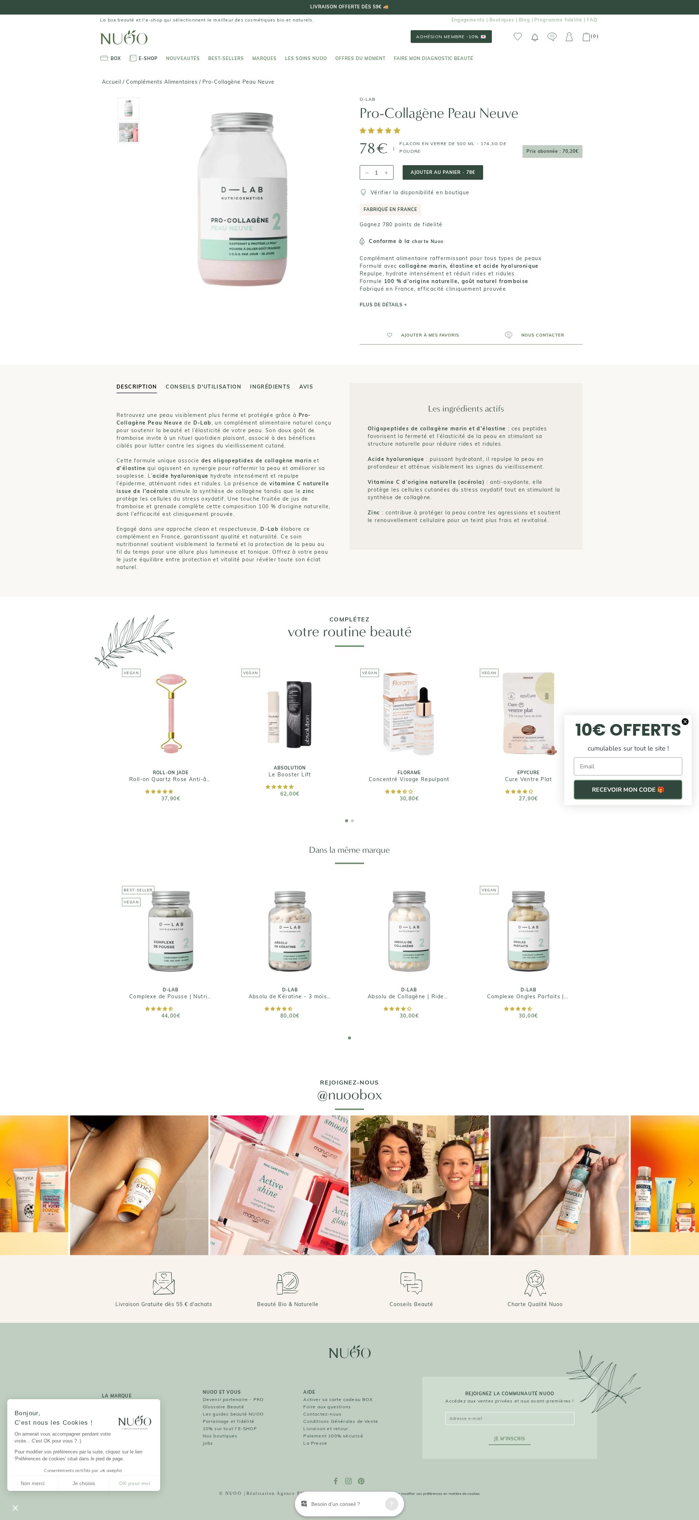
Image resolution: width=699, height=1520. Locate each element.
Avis (306, 386)
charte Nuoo (427, 241)
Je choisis (83, 1483)
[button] (381, 131)
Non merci (32, 1483)
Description (136, 386)
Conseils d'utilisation (203, 386)
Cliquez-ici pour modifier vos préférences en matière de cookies (427, 1493)
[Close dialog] (685, 721)
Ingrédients (270, 386)
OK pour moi (134, 1483)
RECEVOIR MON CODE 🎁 (628, 790)
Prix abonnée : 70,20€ (552, 151)
